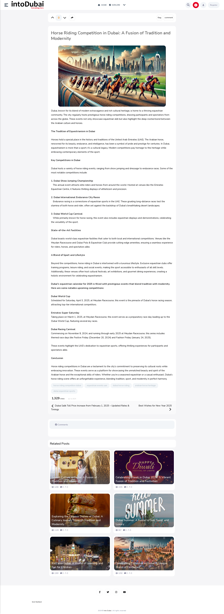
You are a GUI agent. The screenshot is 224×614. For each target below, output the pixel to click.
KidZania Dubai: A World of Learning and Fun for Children (77, 565)
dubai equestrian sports (64, 391)
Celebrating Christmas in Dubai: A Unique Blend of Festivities (141, 565)
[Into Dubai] (27, 5)
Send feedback (37, 602)
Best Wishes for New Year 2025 (155, 405)
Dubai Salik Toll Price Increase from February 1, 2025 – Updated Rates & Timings (90, 407)
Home (104, 5)
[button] (7, 5)
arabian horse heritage (145, 385)
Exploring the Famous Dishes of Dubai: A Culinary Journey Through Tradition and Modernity (77, 520)
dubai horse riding (121, 385)
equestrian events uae (97, 385)
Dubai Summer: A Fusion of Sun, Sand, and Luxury (142, 522)
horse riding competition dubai (67, 385)
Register (213, 5)
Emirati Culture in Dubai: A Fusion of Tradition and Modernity (74, 479)
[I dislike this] (65, 18)
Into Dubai (107, 611)
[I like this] (53, 18)
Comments (62, 424)
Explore (116, 5)
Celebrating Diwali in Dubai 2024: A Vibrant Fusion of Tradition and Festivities (143, 479)
